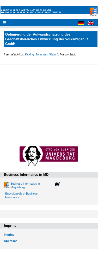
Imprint (9, 234)
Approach (10, 240)
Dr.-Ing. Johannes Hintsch (41, 54)
